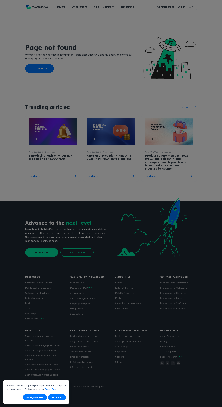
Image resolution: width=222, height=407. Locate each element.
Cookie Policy (51, 389)
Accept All (57, 397)
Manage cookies (34, 397)
